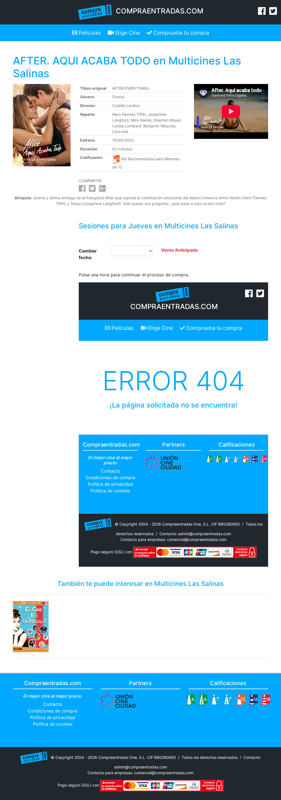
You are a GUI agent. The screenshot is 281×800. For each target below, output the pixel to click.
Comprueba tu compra (180, 32)
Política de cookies (110, 490)
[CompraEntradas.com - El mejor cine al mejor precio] (95, 12)
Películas (89, 32)
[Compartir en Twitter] (92, 189)
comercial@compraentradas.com (196, 539)
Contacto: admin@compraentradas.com (195, 533)
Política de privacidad (110, 484)
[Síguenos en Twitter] (273, 12)
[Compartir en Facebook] (82, 189)
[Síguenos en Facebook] (262, 12)
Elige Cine (127, 32)
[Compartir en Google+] (102, 189)
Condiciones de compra (110, 477)
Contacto (110, 471)
